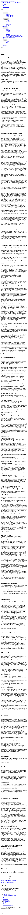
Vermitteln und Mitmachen (9, 37)
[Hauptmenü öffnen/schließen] (2, 9)
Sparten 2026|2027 (10, 16)
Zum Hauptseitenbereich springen (8, 1)
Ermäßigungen (9, 21)
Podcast (7, 42)
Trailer (7, 41)
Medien (5, 40)
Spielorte (5, 26)
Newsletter (5, 5)
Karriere (8, 34)
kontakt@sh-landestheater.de (10, 895)
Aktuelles (8, 32)
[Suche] (1, 9)
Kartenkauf (8, 20)
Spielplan (8, 14)
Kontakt (5, 45)
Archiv (7, 17)
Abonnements (6, 7)
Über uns (5, 27)
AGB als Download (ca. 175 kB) (8, 882)
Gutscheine (8, 24)
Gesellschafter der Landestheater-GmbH (14, 36)
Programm (6, 12)
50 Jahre (8, 31)
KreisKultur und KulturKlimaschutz (13, 35)
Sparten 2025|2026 (10, 15)
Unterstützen (6, 38)
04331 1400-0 (7, 894)
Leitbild (7, 29)
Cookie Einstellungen (8, 905)
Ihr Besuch (6, 19)
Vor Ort (7, 25)
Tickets (4, 4)
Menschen (8, 30)
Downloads (8, 44)
